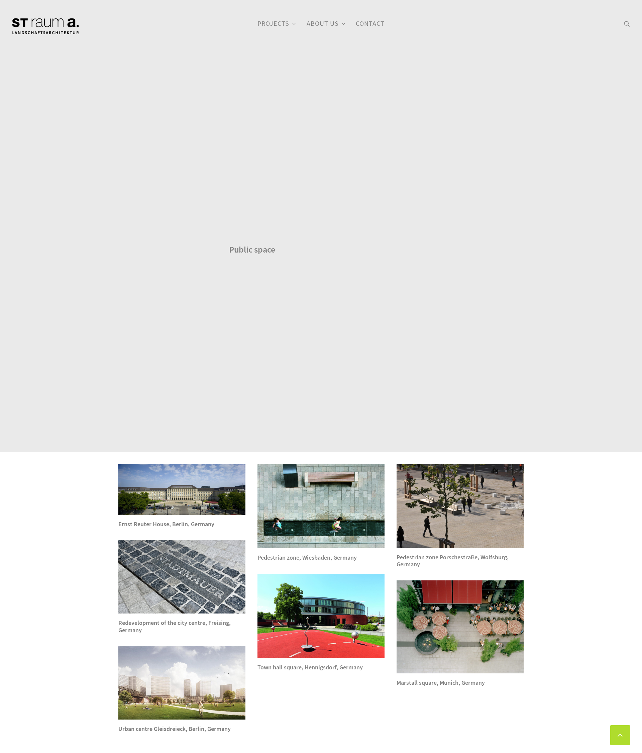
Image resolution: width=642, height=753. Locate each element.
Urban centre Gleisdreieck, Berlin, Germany (174, 729)
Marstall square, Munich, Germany (441, 683)
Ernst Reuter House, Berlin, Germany (166, 524)
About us (323, 23)
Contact (370, 23)
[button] (627, 24)
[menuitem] (277, 24)
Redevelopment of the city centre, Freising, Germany (174, 626)
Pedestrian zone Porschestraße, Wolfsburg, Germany (453, 561)
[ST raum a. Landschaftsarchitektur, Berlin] (45, 26)
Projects (273, 23)
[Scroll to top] (620, 734)
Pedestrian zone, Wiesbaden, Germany (307, 558)
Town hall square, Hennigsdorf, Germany (310, 667)
